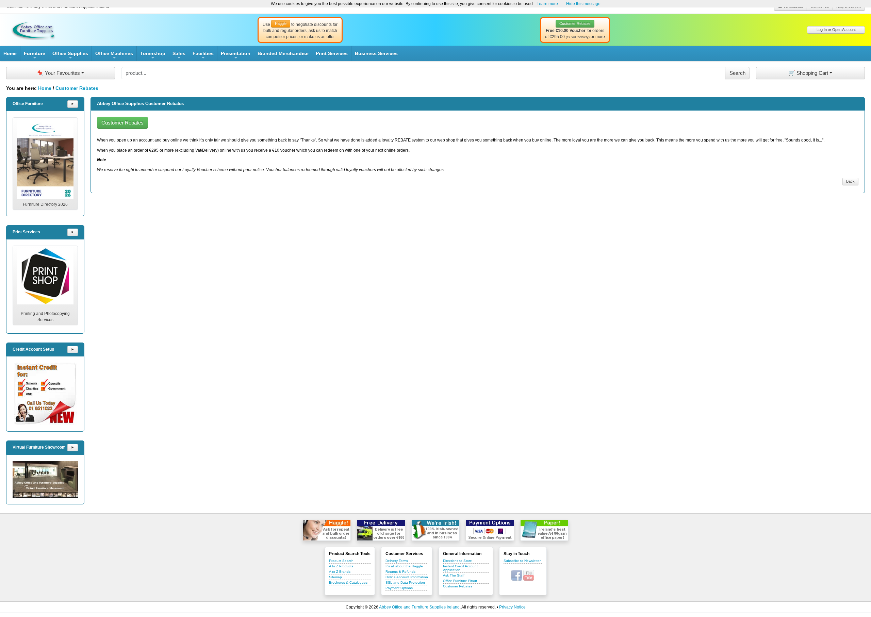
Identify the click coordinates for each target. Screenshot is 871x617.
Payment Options (399, 588)
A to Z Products (341, 566)
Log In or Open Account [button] (836, 30)
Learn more (547, 3)
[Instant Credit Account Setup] (45, 394)
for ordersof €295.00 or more (575, 30)
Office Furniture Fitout (460, 581)
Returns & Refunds (400, 571)
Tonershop (152, 56)
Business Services (376, 53)
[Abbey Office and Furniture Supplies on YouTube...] (528, 574)
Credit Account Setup (33, 349)
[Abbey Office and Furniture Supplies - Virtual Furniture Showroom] (45, 479)
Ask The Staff (453, 575)
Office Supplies (70, 56)
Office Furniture (28, 103)
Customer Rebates (76, 88)
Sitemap (335, 577)
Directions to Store (457, 561)
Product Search (341, 561)
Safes (178, 56)
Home (10, 53)
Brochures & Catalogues (348, 582)
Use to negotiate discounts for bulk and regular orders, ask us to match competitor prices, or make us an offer (300, 30)
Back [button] (850, 181)
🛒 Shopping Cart (808, 73)
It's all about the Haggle (404, 566)
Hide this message (583, 3)
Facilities (203, 56)
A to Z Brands (339, 571)
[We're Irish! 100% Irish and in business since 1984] (435, 530)
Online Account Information (406, 577)
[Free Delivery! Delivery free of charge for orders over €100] (381, 530)
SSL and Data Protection (405, 582)
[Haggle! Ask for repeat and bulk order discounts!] (326, 530)
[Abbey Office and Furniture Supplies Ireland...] (33, 29)
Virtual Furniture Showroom (39, 447)
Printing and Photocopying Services (45, 316)
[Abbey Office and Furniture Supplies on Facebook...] (516, 574)
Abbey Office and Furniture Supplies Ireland (419, 607)
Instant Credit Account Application (460, 568)
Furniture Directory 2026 (45, 204)
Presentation (235, 56)
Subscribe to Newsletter (522, 561)
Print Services (332, 53)
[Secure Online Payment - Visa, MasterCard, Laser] (490, 530)
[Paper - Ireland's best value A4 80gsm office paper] (544, 530)
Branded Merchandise (283, 53)
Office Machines (114, 56)
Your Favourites (58, 73)
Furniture (34, 56)
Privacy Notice (512, 607)
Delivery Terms (396, 561)
